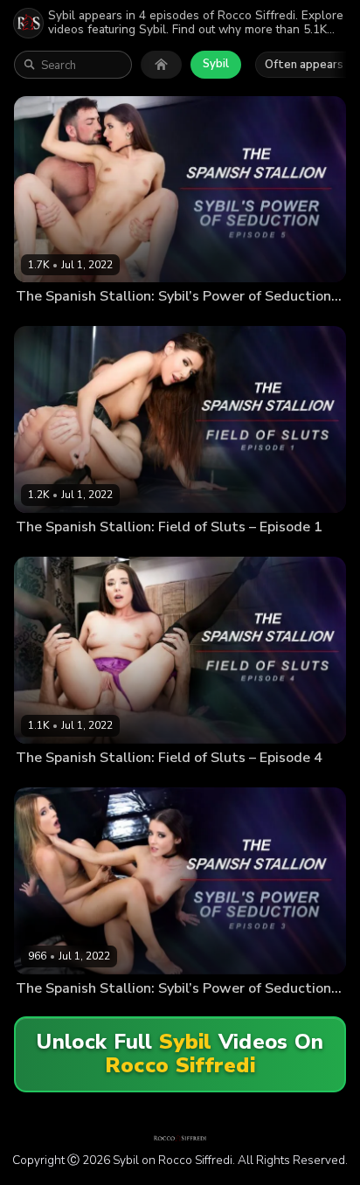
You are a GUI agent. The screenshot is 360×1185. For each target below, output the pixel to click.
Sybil (216, 64)
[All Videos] (161, 65)
